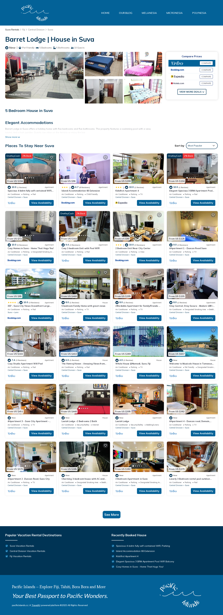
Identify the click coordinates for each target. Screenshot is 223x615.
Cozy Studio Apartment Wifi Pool (25, 363)
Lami (16, 312)
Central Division (36, 29)
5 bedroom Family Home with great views (83, 306)
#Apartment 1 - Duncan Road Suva (188, 248)
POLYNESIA (199, 12)
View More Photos (19, 94)
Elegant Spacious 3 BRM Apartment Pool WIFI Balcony (145, 561)
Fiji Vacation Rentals (20, 556)
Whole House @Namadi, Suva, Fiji (133, 363)
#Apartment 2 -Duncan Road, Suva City (29, 479)
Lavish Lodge (122, 421)
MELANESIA (149, 12)
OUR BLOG (125, 12)
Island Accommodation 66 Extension (81, 190)
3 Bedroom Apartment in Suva (131, 479)
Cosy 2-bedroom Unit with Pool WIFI (81, 248)
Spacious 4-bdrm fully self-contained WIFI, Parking (143, 545)
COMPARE (206, 63)
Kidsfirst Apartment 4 (127, 190)
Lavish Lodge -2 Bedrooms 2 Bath (79, 421)
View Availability (41, 202)
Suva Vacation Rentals (22, 545)
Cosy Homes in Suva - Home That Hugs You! (31, 248)
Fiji (23, 29)
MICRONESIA (174, 12)
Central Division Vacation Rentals (27, 551)
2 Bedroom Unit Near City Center (133, 248)
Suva (50, 29)
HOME (105, 12)
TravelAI (36, 605)
